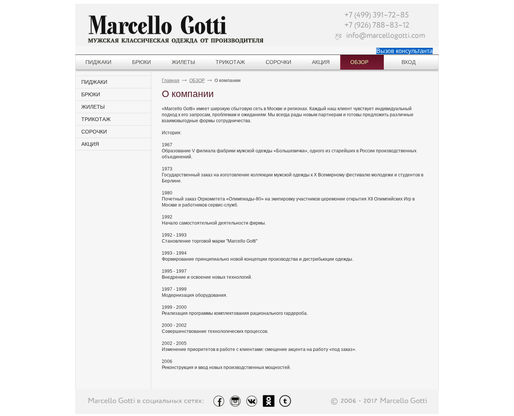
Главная (170, 80)
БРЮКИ (90, 94)
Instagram (235, 401)
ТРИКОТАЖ (96, 119)
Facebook (218, 401)
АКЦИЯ (90, 144)
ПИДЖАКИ (94, 82)
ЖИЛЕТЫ (93, 107)
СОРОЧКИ (94, 132)
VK (251, 401)
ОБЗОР (197, 80)
